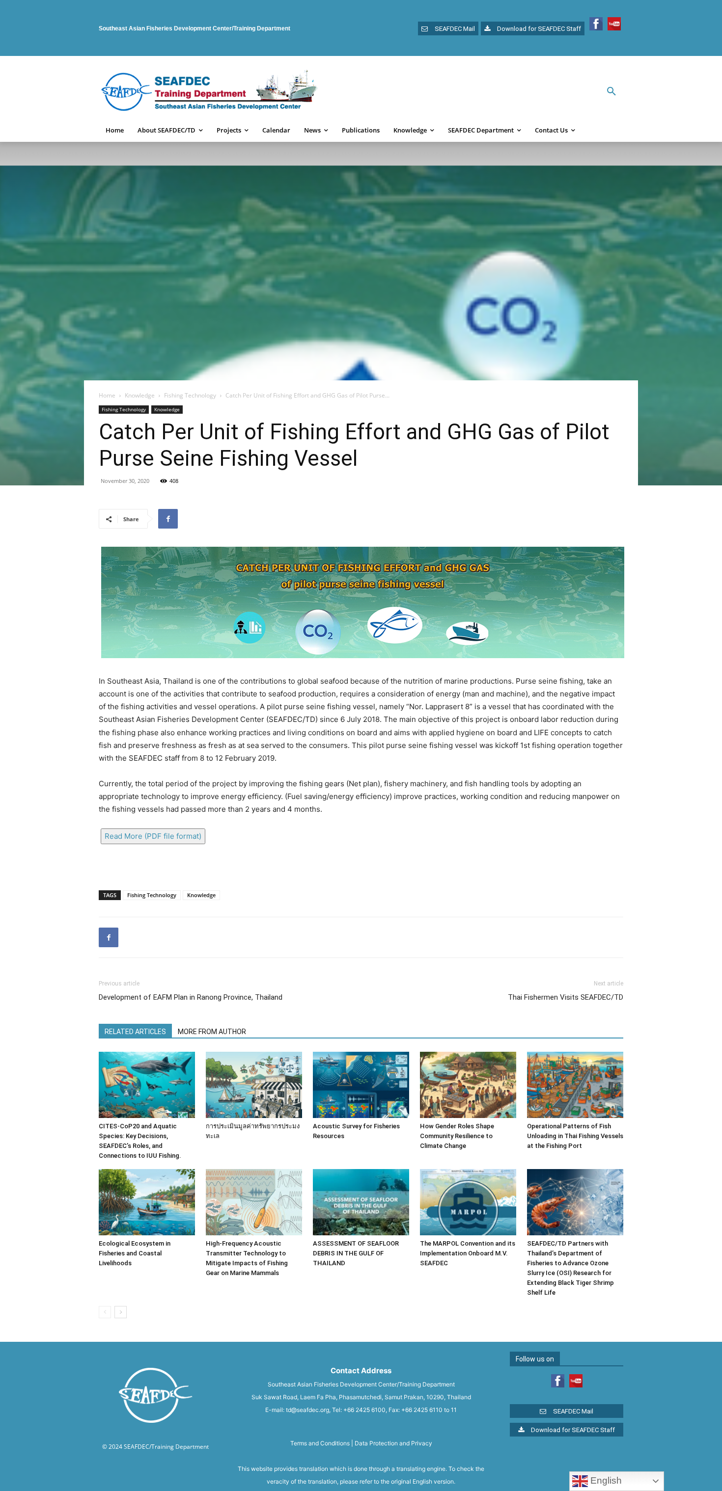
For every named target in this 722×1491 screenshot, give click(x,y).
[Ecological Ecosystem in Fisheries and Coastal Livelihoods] (147, 1202)
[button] (611, 92)
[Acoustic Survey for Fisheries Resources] (361, 1085)
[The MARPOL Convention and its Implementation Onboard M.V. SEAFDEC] (468, 1202)
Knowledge (140, 395)
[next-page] (120, 1312)
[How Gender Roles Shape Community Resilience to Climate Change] (468, 1085)
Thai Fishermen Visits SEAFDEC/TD (565, 997)
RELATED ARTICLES (135, 1032)
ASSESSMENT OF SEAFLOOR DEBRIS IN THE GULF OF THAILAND (356, 1253)
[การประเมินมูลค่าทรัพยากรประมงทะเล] (254, 1085)
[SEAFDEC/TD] (209, 92)
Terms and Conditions (320, 1443)
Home (107, 395)
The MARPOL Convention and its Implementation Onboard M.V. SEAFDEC (467, 1253)
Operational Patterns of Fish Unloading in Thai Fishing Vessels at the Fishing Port (575, 1135)
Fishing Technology (190, 395)
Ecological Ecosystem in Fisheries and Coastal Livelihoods (134, 1253)
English (605, 1480)
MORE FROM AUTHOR (212, 1032)
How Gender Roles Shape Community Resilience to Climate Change (457, 1135)
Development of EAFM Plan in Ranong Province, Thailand (190, 997)
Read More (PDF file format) (153, 836)
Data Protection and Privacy (393, 1443)
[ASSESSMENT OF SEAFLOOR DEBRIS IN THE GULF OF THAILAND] (361, 1202)
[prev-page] (105, 1312)
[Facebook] (168, 519)
